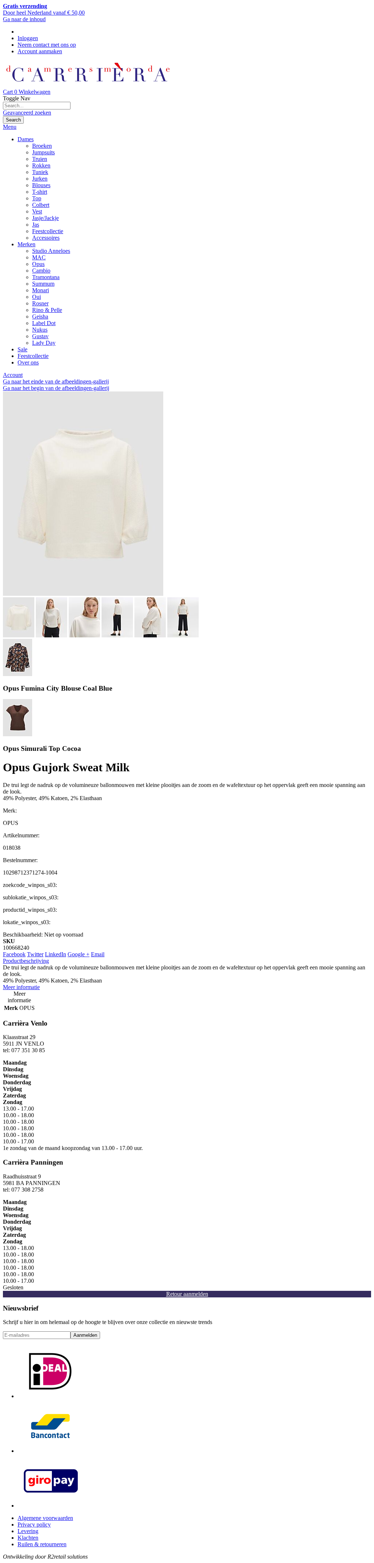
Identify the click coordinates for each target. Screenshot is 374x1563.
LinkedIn (55, 954)
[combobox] (36, 105)
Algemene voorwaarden (45, 1518)
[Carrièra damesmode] (88, 85)
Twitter (35, 954)
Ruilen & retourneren (42, 1544)
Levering (28, 1531)
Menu (9, 127)
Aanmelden (85, 1335)
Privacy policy (34, 1524)
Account (13, 375)
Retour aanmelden (187, 1294)
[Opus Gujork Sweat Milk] (83, 594)
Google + (78, 954)
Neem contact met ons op (47, 45)
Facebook (14, 954)
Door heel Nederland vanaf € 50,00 (44, 9)
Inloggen (28, 38)
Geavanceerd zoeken (27, 112)
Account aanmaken (40, 51)
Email (97, 954)
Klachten (28, 1538)
